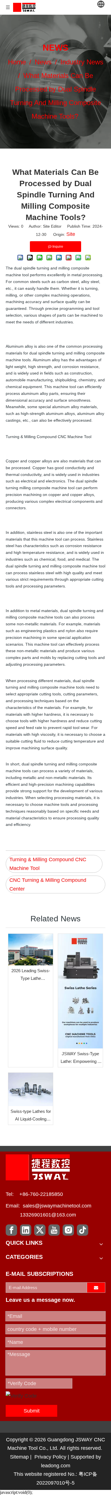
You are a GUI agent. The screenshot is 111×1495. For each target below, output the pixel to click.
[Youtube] (54, 1230)
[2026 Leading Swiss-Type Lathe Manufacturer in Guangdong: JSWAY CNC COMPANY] (30, 949)
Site (70, 234)
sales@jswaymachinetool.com (57, 1206)
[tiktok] (82, 1230)
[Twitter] (40, 1230)
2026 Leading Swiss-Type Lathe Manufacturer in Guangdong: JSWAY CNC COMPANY (30, 975)
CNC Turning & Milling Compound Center (47, 884)
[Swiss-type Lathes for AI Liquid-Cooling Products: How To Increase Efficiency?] (30, 1089)
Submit (32, 1411)
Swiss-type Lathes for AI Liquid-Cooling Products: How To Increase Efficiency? (31, 1116)
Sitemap (19, 1457)
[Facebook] (11, 1230)
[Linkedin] (25, 1230)
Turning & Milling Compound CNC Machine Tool (47, 864)
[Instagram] (68, 1230)
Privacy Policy (50, 1457)
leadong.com (55, 1465)
